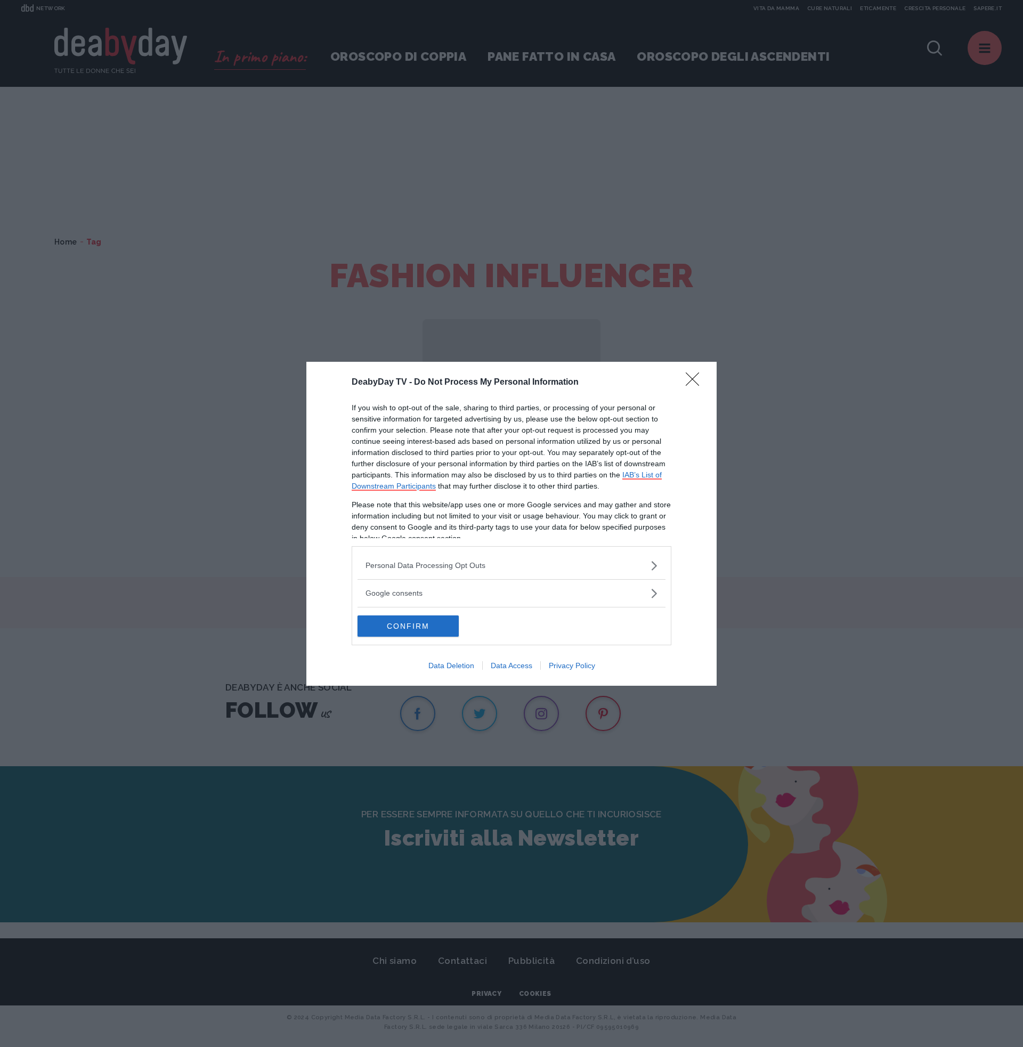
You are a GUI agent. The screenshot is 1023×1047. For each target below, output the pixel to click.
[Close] (696, 382)
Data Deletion (451, 665)
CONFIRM (408, 626)
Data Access (511, 665)
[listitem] (511, 565)
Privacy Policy (572, 665)
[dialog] (511, 524)
